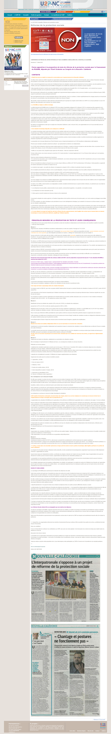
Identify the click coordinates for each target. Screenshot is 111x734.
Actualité (26, 15)
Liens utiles (72, 730)
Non (6, 83)
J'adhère (69, 15)
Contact (46, 15)
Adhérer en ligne (18, 42)
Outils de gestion (36, 15)
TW (104, 12)
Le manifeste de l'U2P (58, 15)
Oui (6, 81)
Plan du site (90, 730)
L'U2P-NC (18, 15)
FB (102, 12)
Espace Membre (46, 11)
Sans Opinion (8, 84)
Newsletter (62, 11)
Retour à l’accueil (99, 719)
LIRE (26, 76)
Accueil (9, 15)
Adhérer (77, 11)
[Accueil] (55, 4)
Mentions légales (81, 730)
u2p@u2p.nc (12, 732)
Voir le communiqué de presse (38, 546)
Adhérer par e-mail (19, 40)
